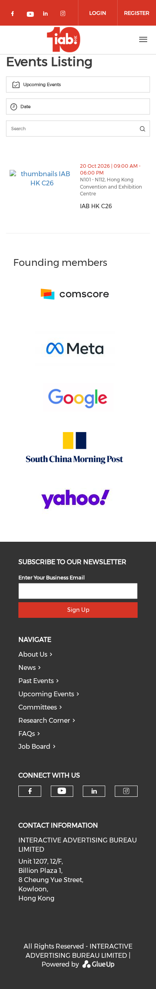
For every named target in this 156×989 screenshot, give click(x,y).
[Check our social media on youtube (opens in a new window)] (31, 15)
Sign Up (78, 609)
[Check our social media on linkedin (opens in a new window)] (48, 15)
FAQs (26, 734)
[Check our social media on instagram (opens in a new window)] (64, 15)
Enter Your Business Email (51, 577)
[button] (137, 222)
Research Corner (44, 720)
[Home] (63, 40)
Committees (37, 707)
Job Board (34, 746)
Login (97, 13)
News (27, 667)
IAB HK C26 (115, 206)
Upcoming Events (46, 694)
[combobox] (78, 84)
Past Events (36, 681)
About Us (32, 654)
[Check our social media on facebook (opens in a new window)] (14, 15)
